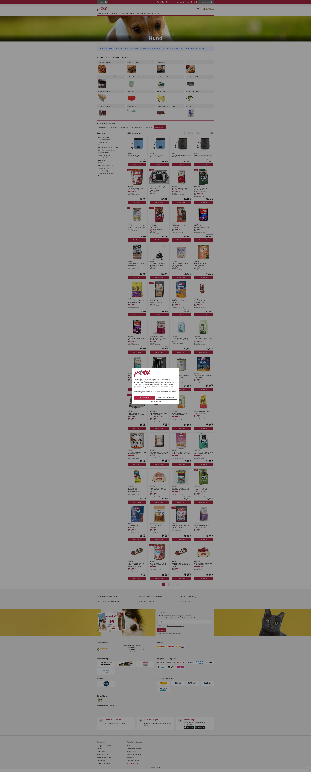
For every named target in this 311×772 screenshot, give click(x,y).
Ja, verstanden (144, 397)
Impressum (158, 401)
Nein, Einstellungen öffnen (166, 397)
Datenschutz (152, 401)
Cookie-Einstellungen (165, 391)
